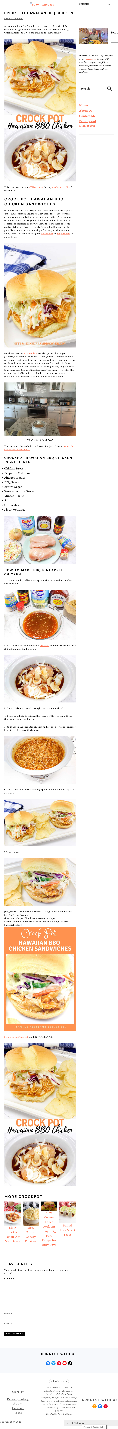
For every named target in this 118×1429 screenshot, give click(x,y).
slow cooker (47, 234)
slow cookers (30, 353)
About (17, 1403)
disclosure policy (61, 187)
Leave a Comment (13, 18)
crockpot (44, 645)
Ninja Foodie (63, 234)
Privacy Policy (18, 1399)
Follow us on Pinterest (16, 1037)
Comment (10, 1278)
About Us (85, 110)
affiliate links (36, 187)
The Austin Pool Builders (59, 1414)
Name (8, 1313)
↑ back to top (59, 1381)
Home (83, 105)
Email (8, 1323)
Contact (18, 1408)
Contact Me (87, 116)
